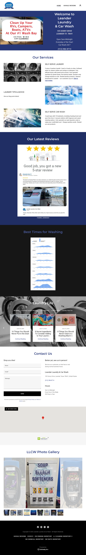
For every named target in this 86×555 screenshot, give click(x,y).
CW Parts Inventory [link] (53, 539)
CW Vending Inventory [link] (43, 536)
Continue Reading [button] (20, 339)
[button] (80, 5)
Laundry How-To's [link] (67, 310)
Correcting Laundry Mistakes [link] (29, 310)
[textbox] (22, 366)
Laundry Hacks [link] (55, 310)
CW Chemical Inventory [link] (34, 539)
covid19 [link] (30, 536)
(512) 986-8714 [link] (64, 49)
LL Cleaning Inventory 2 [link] (62, 536)
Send (22, 393)
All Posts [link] (16, 310)
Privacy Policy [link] (31, 399)
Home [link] (59, 5)
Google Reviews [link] (70, 5)
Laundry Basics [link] (44, 310)
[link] (9, 5)
